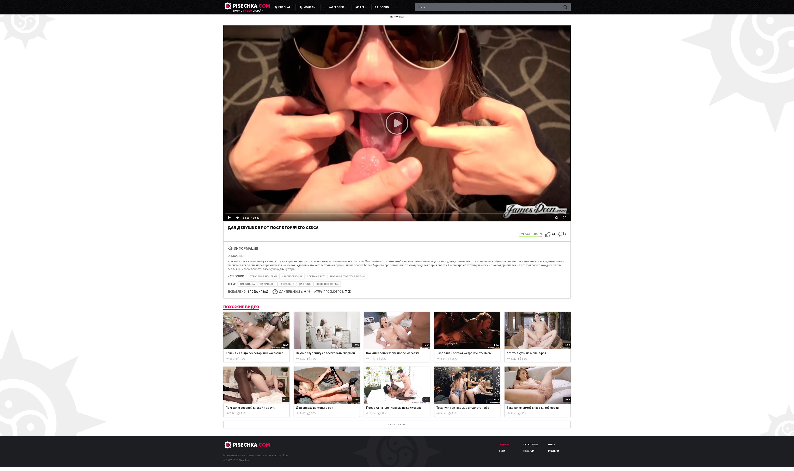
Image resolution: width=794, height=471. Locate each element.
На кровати (267, 284)
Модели (553, 451)
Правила (528, 451)
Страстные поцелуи (263, 276)
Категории (530, 444)
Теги (502, 451)
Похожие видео (241, 307)
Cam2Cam (397, 17)
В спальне (287, 284)
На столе (305, 284)
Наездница (247, 284)
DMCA (551, 444)
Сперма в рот (316, 276)
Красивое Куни (292, 276)
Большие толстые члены (347, 276)
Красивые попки (327, 284)
